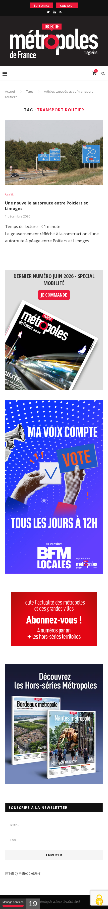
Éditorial (41, 6)
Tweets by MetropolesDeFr (22, 873)
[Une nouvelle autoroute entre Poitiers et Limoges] (54, 152)
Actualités (9, 194)
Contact (67, 6)
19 (33, 903)
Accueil (10, 91)
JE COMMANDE (54, 295)
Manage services (13, 901)
